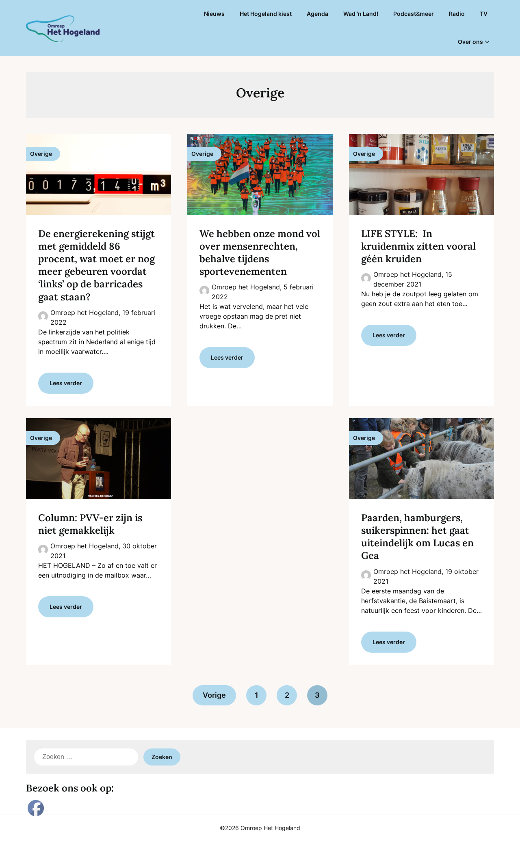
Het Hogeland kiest (266, 13)
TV (484, 13)
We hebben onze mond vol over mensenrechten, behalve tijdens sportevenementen (259, 252)
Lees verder (66, 383)
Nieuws (214, 13)
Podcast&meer (413, 13)
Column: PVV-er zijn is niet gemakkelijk (90, 524)
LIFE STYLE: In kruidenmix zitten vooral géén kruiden (418, 246)
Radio (457, 13)
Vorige (214, 695)
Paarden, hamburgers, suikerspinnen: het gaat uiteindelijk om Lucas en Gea (417, 536)
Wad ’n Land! (360, 13)
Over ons (470, 41)
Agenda (317, 13)
